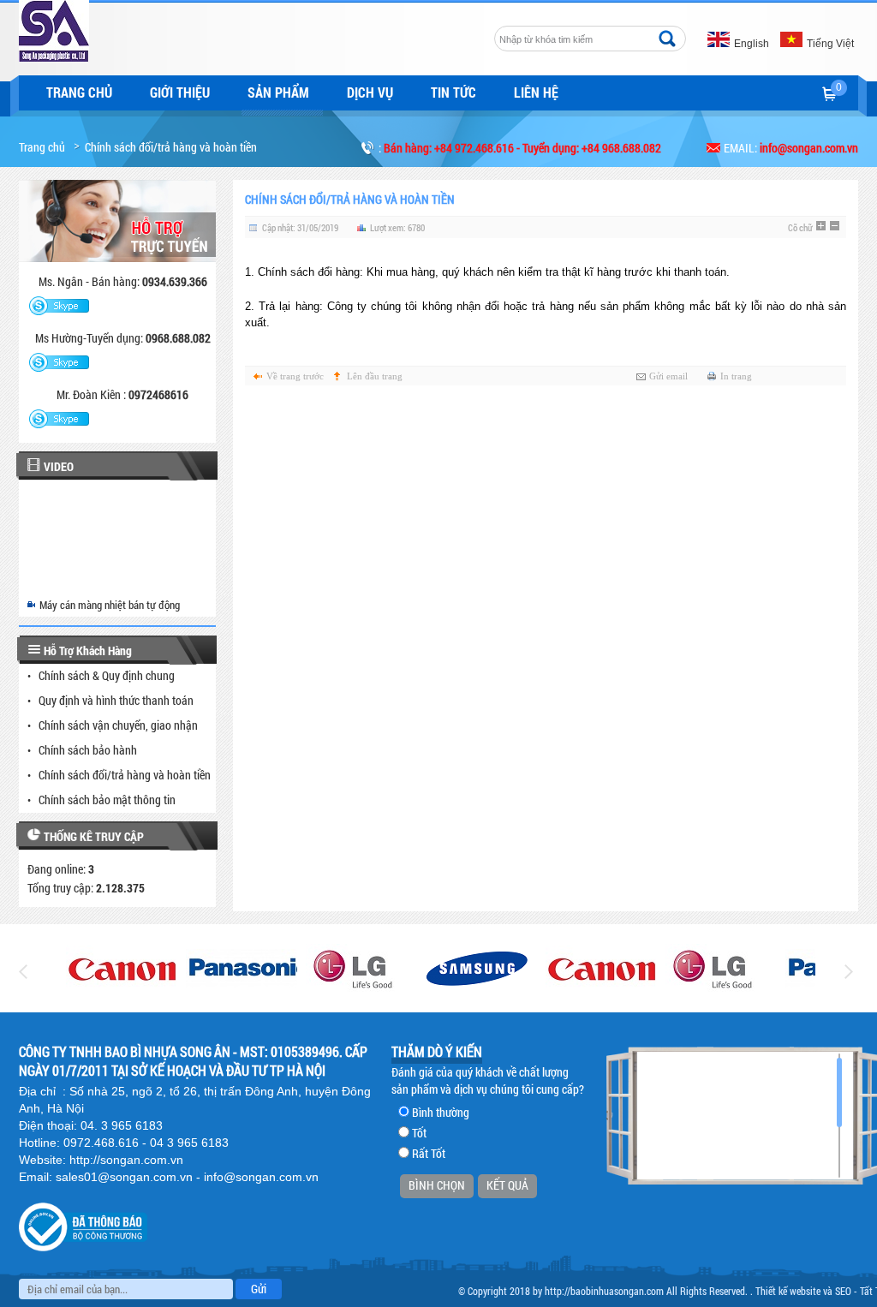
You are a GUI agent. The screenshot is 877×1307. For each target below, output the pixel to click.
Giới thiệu (180, 92)
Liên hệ (536, 92)
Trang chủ (79, 92)
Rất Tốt (428, 1153)
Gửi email (668, 376)
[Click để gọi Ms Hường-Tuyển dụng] (59, 363)
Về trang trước (295, 376)
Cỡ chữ (800, 227)
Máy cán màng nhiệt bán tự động (109, 604)
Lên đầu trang (375, 376)
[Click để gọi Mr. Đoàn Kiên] (59, 419)
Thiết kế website (787, 1291)
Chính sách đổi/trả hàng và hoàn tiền (171, 147)
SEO (843, 1291)
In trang (736, 376)
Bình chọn (437, 1185)
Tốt (419, 1133)
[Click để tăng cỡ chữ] (822, 227)
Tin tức (453, 92)
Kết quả (507, 1185)
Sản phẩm (278, 92)
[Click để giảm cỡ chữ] (836, 227)
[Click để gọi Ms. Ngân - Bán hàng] (59, 306)
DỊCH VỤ (370, 92)
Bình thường (440, 1112)
